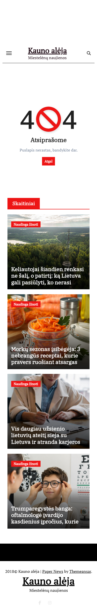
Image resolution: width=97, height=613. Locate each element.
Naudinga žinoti (26, 224)
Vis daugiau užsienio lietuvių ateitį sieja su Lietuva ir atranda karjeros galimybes (45, 438)
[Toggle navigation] (9, 53)
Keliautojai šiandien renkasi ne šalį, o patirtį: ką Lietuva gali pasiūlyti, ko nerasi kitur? (47, 278)
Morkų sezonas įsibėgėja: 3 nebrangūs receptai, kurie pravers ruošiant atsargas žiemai (45, 358)
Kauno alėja (47, 50)
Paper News (52, 571)
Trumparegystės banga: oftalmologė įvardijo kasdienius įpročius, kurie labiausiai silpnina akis (45, 518)
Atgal (48, 161)
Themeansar (80, 571)
